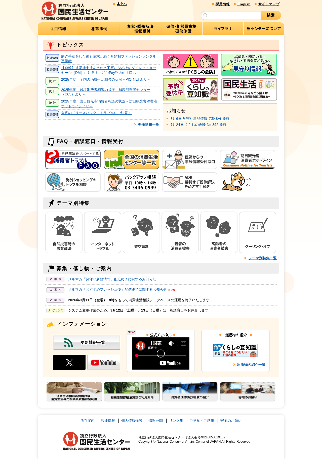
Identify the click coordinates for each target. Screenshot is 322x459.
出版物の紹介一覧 (251, 365)
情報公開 (156, 421)
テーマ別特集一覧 (263, 258)
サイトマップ (268, 4)
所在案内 (87, 421)
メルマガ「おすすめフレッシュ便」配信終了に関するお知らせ (117, 289)
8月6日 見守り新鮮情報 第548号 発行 (200, 119)
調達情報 (108, 421)
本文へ (122, 4)
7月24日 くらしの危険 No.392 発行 (198, 125)
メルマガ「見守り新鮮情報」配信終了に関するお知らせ (112, 279)
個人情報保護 (131, 421)
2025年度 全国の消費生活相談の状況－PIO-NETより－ (105, 79)
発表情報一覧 (148, 124)
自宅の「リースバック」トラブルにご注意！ (96, 113)
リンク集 (176, 421)
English (244, 4)
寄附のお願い (231, 421)
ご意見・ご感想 (201, 421)
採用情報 (223, 4)
